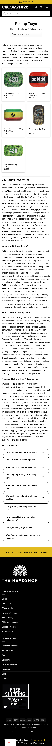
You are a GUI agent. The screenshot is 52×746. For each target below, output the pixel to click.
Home (12, 29)
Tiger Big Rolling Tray (37, 129)
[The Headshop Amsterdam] (15, 7)
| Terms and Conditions (31, 732)
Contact (5, 655)
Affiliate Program (9, 650)
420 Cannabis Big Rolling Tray (10, 166)
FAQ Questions (8, 608)
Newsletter (6, 669)
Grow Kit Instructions (10, 664)
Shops (4, 674)
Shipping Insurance (10, 622)
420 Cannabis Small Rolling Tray (11, 94)
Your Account (7, 632)
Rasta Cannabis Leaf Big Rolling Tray (13, 130)
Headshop (22, 29)
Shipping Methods (9, 627)
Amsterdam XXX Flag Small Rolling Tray (37, 94)
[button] (40, 6)
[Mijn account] (36, 6)
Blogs (4, 599)
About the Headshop (10, 646)
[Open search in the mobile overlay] (26, 13)
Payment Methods (9, 613)
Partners (5, 679)
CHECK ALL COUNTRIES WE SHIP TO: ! (26, 552)
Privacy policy (17, 732)
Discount (5, 660)
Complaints (7, 603)
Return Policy (7, 618)
